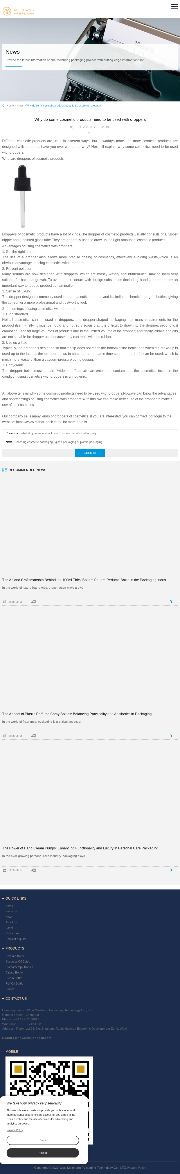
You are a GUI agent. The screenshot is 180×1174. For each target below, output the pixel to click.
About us (11, 922)
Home (10, 105)
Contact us (12, 933)
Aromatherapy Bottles (19, 967)
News (20, 105)
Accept (43, 1152)
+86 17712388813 (26, 1019)
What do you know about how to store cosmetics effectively (59, 433)
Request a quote (15, 939)
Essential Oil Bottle (17, 961)
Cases (9, 928)
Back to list (90, 452)
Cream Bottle (13, 978)
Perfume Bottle (15, 956)
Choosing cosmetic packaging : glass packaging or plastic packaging (58, 442)
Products (11, 911)
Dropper (10, 989)
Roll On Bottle (14, 983)
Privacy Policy (136, 1167)
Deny (43, 1140)
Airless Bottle (14, 972)
